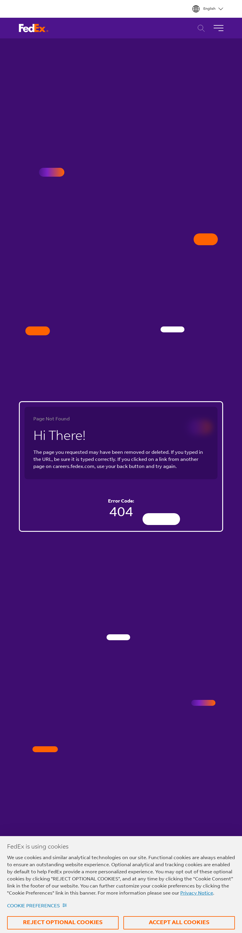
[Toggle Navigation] (218, 28)
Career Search (199, 28)
